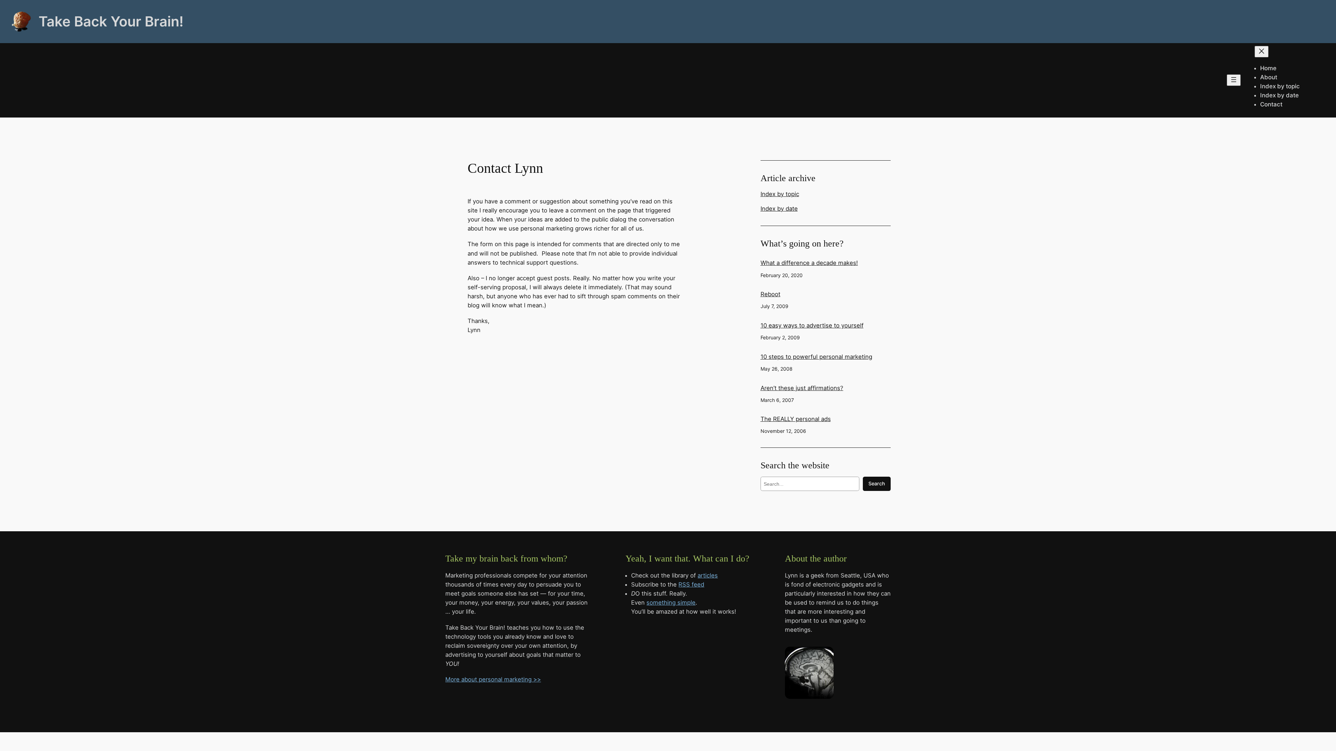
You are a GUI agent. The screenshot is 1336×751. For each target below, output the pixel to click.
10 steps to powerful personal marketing (816, 356)
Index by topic (780, 194)
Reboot (770, 294)
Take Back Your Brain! (111, 21)
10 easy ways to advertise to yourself (812, 325)
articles (708, 575)
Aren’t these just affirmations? (802, 388)
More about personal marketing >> (493, 679)
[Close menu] (1262, 51)
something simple (670, 602)
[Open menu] (1234, 80)
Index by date (779, 208)
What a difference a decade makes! (809, 262)
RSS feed (691, 584)
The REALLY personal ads (796, 418)
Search (876, 483)
